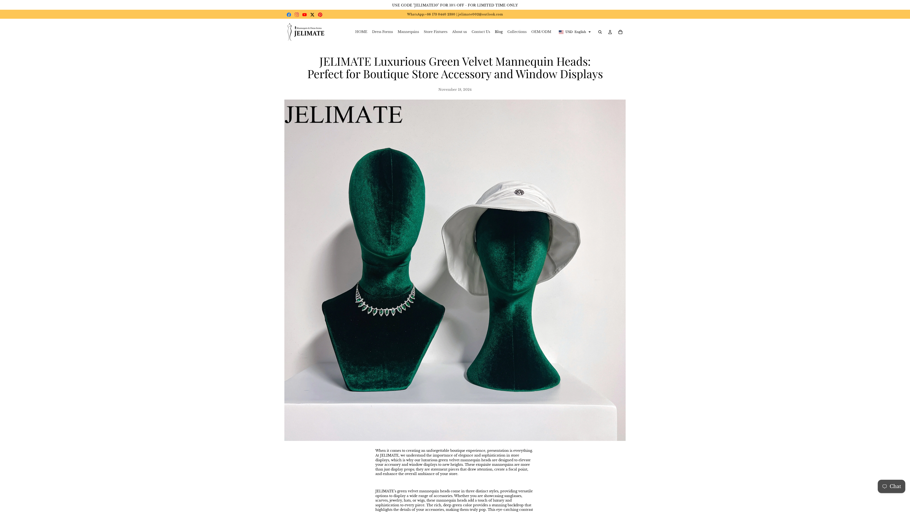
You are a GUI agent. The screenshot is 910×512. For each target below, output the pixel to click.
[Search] (600, 32)
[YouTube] (304, 15)
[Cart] (620, 32)
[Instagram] (297, 15)
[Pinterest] (320, 15)
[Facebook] (289, 15)
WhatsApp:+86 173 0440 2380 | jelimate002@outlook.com (455, 14)
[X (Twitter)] (312, 15)
